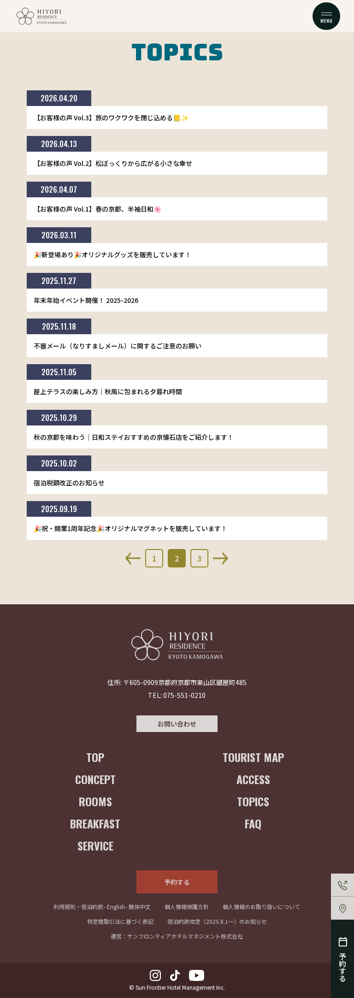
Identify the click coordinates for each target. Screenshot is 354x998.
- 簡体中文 (138, 906)
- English (114, 906)
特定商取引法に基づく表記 (120, 921)
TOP (95, 757)
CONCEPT (95, 779)
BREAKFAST (95, 823)
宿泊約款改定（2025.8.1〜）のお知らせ (217, 921)
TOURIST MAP (253, 757)
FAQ (253, 823)
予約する (177, 881)
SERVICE (95, 845)
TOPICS (253, 801)
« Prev (133, 558)
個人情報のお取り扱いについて (261, 906)
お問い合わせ (177, 723)
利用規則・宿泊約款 (78, 906)
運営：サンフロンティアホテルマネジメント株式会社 (177, 936)
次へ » (220, 558)
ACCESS (253, 779)
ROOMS (95, 801)
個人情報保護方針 (187, 906)
